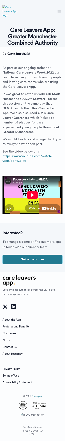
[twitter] (5, 306)
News (6, 340)
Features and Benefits (16, 326)
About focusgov (12, 353)
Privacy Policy (11, 368)
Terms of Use (10, 375)
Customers (9, 333)
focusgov (37, 396)
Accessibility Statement (17, 382)
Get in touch (29, 259)
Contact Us (9, 347)
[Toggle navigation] (59, 11)
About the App (11, 319)
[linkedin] (13, 306)
